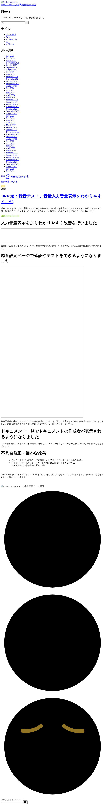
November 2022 (12, 134)
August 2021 (11, 166)
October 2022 (11, 136)
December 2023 (12, 104)
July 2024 (10, 88)
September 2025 (12, 67)
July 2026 (10, 56)
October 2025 (11, 65)
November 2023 (12, 107)
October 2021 (11, 162)
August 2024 (11, 86)
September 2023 (12, 111)
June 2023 (10, 118)
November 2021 (12, 160)
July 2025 (10, 72)
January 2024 (11, 102)
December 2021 (12, 157)
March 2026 (11, 60)
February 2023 (12, 127)
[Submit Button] (27, 22)
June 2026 (10, 58)
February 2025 (12, 77)
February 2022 (12, 153)
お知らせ (10, 44)
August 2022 (11, 139)
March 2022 (11, 150)
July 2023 (10, 116)
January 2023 (11, 130)
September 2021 (12, 164)
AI (7, 42)
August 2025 (11, 70)
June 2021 (10, 171)
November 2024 (12, 79)
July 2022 (10, 141)
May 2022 (10, 146)
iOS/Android (11, 39)
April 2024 (10, 95)
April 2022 (10, 148)
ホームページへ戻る (10, 5)
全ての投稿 (11, 34)
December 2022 (12, 132)
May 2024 (10, 93)
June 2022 (10, 143)
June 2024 (10, 90)
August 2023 (11, 113)
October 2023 (11, 109)
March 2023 (11, 125)
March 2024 (11, 97)
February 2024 (12, 100)
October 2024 (11, 81)
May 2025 (10, 74)
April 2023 (10, 123)
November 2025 (12, 63)
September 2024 (12, 83)
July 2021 (10, 169)
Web (8, 37)
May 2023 (10, 120)
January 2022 (11, 155)
